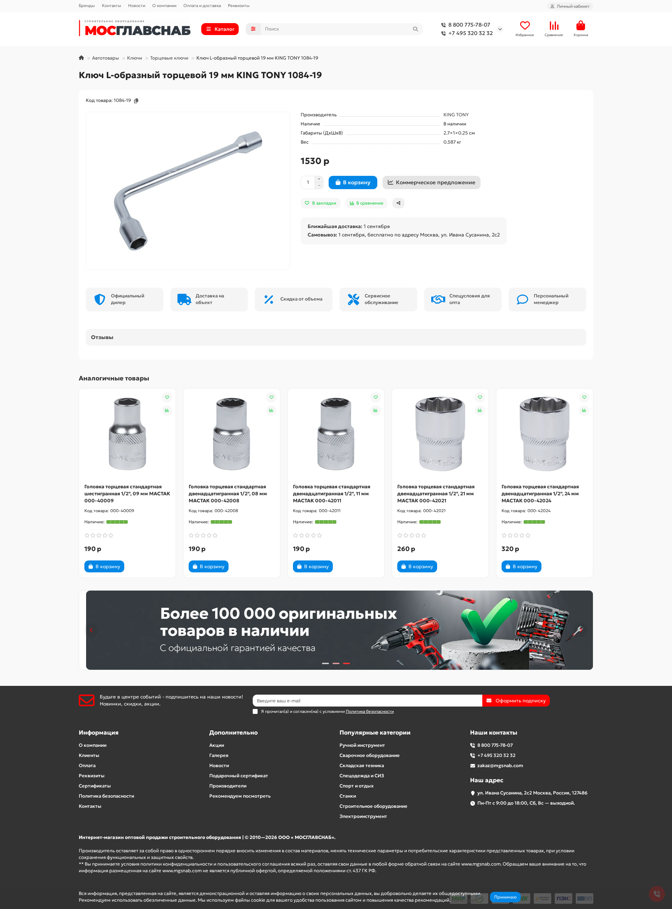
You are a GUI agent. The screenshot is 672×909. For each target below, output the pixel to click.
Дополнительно (233, 732)
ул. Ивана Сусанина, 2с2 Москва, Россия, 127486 (532, 793)
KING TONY (456, 115)
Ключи (134, 58)
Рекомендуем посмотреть (240, 796)
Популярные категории (375, 732)
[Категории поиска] (253, 29)
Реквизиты (239, 5)
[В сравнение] (167, 410)
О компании (164, 5)
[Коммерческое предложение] (136, 566)
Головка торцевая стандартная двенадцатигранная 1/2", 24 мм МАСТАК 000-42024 (540, 493)
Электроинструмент (363, 816)
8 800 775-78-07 (469, 24)
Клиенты (89, 755)
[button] (91, 630)
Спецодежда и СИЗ (362, 776)
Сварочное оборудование (370, 755)
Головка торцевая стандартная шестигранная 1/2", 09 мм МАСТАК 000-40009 (127, 493)
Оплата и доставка (202, 5)
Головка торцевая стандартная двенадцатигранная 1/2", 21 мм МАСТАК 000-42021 (436, 493)
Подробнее (464, 900)
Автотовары (105, 58)
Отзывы (102, 337)
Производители (227, 786)
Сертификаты (95, 786)
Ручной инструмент (362, 745)
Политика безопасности (106, 796)
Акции (216, 745)
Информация (99, 732)
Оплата (87, 766)
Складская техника (362, 766)
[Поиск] (415, 29)
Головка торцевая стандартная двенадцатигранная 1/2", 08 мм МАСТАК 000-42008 (228, 493)
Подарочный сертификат (238, 776)
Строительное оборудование (373, 806)
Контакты (111, 5)
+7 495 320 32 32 (470, 33)
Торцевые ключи (169, 58)
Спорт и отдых (356, 786)
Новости (136, 5)
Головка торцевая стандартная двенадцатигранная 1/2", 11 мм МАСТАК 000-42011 (331, 493)
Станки (348, 796)
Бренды (87, 5)
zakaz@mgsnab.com (500, 766)
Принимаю (505, 897)
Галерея (219, 755)
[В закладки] (167, 397)
